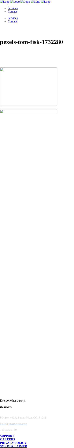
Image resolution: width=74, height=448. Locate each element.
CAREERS (7, 439)
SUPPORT (7, 436)
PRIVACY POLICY (13, 442)
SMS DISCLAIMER (13, 446)
